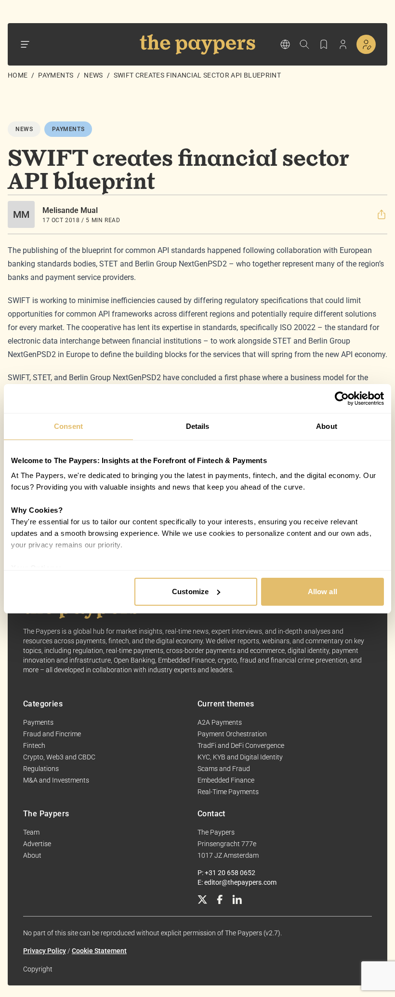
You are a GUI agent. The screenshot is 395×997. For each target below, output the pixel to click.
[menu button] (25, 44)
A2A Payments (220, 722)
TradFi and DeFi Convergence (241, 745)
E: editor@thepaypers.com (237, 882)
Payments (55, 75)
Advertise (37, 844)
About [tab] (326, 426)
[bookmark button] (323, 44)
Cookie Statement (99, 951)
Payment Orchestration (232, 734)
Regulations (41, 768)
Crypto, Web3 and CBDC (59, 757)
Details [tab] (198, 426)
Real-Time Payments (228, 792)
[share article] (381, 214)
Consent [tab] (68, 426)
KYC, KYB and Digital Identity (240, 757)
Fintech (34, 745)
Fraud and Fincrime (52, 734)
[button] (381, 214)
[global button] (285, 44)
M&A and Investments (56, 780)
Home (17, 75)
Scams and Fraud (224, 768)
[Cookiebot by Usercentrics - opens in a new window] (342, 398)
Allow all (322, 591)
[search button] (304, 44)
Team (31, 832)
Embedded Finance (226, 780)
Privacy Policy (44, 951)
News (93, 75)
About (32, 855)
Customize (190, 591)
